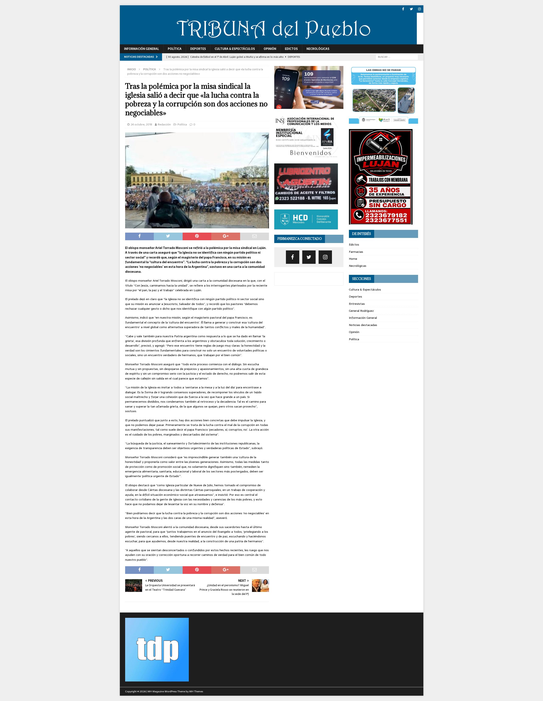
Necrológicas (317, 48)
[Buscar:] (397, 56)
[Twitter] (411, 9)
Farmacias (356, 251)
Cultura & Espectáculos (235, 48)
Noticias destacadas (363, 325)
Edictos (291, 48)
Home (353, 258)
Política (175, 48)
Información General (141, 48)
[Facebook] (403, 9)
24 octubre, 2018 (141, 124)
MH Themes (196, 691)
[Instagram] (419, 9)
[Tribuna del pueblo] (268, 42)
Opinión (270, 48)
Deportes (198, 48)
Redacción (164, 124)
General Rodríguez (361, 310)
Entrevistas (357, 303)
